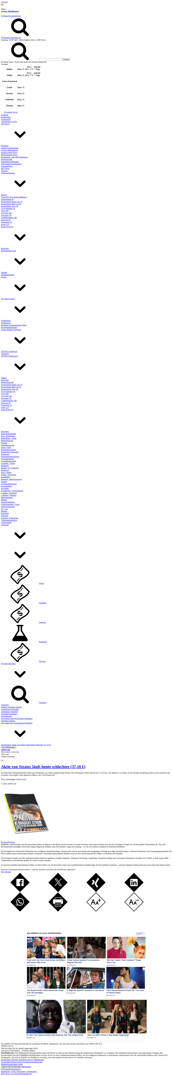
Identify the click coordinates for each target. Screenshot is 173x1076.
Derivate (42, 622)
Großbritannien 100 (9, 218)
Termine (4, 171)
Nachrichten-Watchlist (10, 709)
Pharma (4, 511)
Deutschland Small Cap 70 (11, 202)
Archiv (4, 277)
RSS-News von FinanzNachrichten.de (16, 1074)
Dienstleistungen (7, 445)
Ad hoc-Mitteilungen (10, 11)
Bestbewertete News (9, 152)
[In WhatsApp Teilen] (20, 911)
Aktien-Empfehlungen (26, 1062)
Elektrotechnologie (8, 450)
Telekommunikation (9, 520)
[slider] (5, 758)
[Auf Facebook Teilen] (20, 891)
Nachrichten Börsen (9, 1062)
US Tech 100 (6, 213)
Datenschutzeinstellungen (11, 1067)
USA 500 (5, 211)
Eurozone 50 (6, 215)
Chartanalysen (6, 166)
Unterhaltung (6, 523)
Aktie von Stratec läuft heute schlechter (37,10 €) (43, 766)
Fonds (41, 583)
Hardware (5, 470)
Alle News (5, 124)
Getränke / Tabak (8, 463)
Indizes (4, 195)
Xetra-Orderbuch (20, 1060)
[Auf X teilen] (58, 891)
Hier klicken (6, 872)
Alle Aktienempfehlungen (11, 164)
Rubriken (4, 146)
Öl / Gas (4, 509)
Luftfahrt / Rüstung (8, 495)
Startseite (4, 115)
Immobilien (5, 477)
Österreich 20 (6, 222)
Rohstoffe (5, 513)
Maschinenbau (7, 497)
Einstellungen (6, 716)
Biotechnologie (7, 441)
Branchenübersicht (8, 251)
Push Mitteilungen (8, 747)
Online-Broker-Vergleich (11, 330)
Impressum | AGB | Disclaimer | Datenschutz (19, 1071)
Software (4, 516)
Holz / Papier (6, 472)
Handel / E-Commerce (10, 468)
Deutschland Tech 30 (9, 206)
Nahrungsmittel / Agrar (10, 504)
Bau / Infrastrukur (8, 436)
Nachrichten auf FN (9, 122)
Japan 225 (5, 224)
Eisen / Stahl (6, 447)
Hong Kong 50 (7, 227)
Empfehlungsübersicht (10, 162)
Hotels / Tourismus (8, 475)
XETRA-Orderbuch (9, 351)
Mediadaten (26, 1067)
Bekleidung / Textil (8, 438)
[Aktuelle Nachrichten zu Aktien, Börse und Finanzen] (11, 16)
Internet (4, 482)
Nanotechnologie (8, 502)
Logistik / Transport (9, 493)
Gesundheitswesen (8, 461)
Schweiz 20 (5, 220)
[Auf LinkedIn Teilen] (134, 891)
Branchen (5, 248)
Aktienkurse (6, 321)
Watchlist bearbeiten (9, 714)
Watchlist (42, 703)
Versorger (5, 525)
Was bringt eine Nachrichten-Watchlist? (17, 718)
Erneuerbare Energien (9, 452)
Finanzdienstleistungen (10, 456)
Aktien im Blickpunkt (9, 148)
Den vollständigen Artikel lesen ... (14, 779)
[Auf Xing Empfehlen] (96, 891)
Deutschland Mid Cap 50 (11, 204)
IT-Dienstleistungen (9, 484)
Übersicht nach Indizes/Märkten (13, 197)
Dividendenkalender (9, 327)
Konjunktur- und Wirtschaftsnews (14, 157)
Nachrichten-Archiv (15, 1064)
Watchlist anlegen (8, 721)
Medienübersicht (7, 275)
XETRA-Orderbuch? (9, 356)
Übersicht (5, 354)
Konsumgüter (6, 486)
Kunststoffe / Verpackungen (12, 491)
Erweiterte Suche (11, 112)
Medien (4, 272)
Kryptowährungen (8, 664)
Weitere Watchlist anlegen (11, 707)
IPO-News (5, 168)
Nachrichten (6, 117)
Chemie (4, 443)
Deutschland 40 (7, 199)
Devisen (42, 661)
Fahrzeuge (5, 454)
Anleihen (42, 603)
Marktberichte (6, 159)
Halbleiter (5, 466)
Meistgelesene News (9, 155)
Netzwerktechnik (8, 507)
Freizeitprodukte (7, 459)
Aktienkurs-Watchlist (9, 712)
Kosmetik (5, 488)
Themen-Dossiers (8, 173)
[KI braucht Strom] (25, 840)
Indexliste (5, 380)
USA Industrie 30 (8, 208)
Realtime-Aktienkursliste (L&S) (13, 325)
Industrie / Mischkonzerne (11, 479)
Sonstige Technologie (9, 518)
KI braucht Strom (8, 842)
